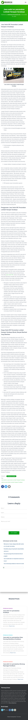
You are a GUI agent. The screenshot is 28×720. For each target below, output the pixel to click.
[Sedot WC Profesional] (7, 2)
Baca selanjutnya (12, 702)
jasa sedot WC (9, 274)
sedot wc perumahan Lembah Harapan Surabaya (11, 482)
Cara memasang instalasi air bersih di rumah (14, 563)
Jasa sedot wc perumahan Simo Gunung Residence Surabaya (13, 638)
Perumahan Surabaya (11, 476)
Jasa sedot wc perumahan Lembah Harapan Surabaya (13, 480)
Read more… (12, 626)
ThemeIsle (18, 716)
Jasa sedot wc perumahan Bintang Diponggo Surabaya (14, 664)
